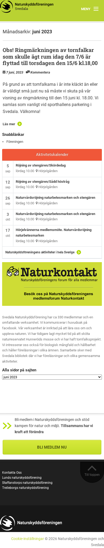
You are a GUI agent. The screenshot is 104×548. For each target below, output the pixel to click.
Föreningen (14, 142)
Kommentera (40, 72)
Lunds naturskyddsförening (22, 478)
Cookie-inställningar (27, 539)
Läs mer (9, 124)
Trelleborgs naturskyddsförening (25, 488)
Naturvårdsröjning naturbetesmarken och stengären (55, 198)
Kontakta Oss (12, 472)
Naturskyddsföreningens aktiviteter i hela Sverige (39, 252)
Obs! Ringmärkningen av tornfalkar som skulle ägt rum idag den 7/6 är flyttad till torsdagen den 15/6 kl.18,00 (50, 56)
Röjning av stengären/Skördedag (41, 165)
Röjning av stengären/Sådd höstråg (42, 182)
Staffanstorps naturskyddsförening (27, 483)
